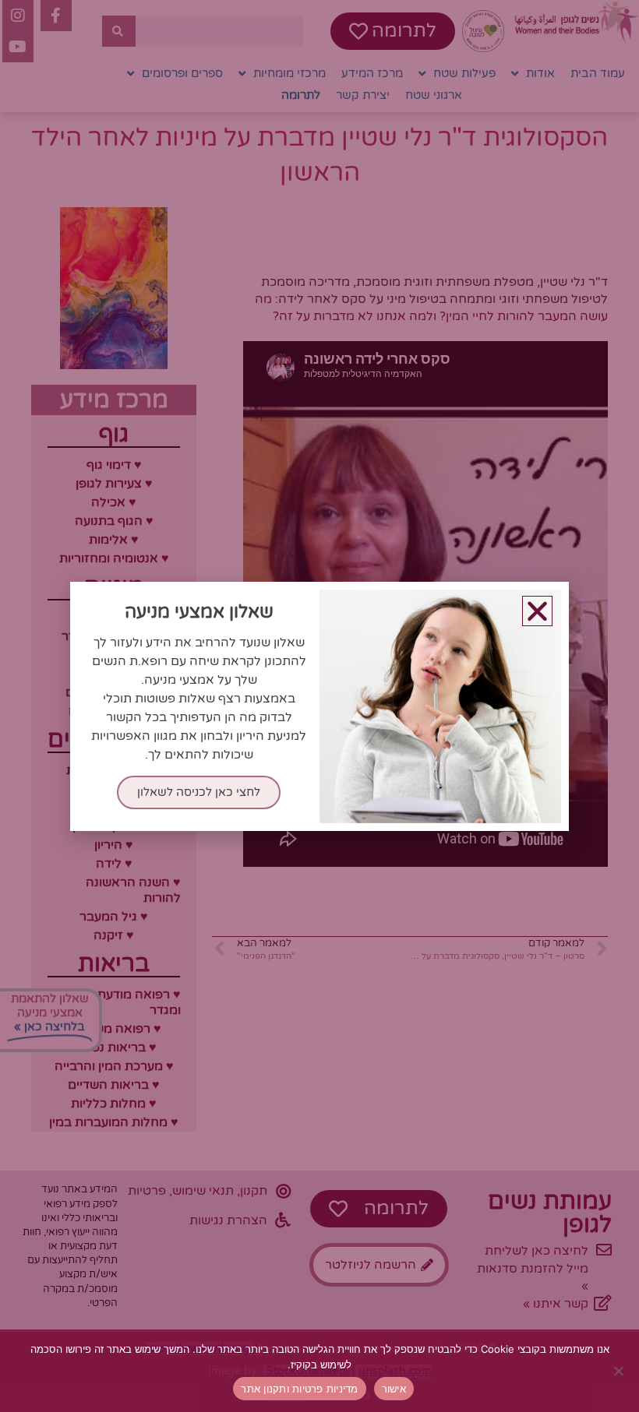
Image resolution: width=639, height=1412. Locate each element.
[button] (537, 611)
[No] (619, 1371)
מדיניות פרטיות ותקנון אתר (299, 1388)
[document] (319, 706)
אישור (394, 1388)
